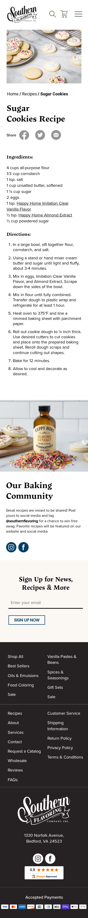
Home (13, 93)
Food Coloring (21, 685)
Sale (12, 694)
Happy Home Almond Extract (45, 215)
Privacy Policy (60, 748)
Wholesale (17, 760)
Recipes (29, 93)
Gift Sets (55, 687)
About (13, 723)
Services (15, 732)
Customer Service (63, 713)
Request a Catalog (24, 751)
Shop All (15, 656)
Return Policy (59, 738)
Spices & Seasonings (58, 675)
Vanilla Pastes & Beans (62, 659)
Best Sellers (18, 666)
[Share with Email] (56, 135)
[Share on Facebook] (24, 135)
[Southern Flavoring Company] (22, 14)
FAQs (13, 780)
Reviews (15, 770)
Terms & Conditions (65, 757)
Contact (15, 742)
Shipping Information (57, 725)
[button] (64, 14)
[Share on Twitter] (40, 135)
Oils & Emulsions (23, 675)
